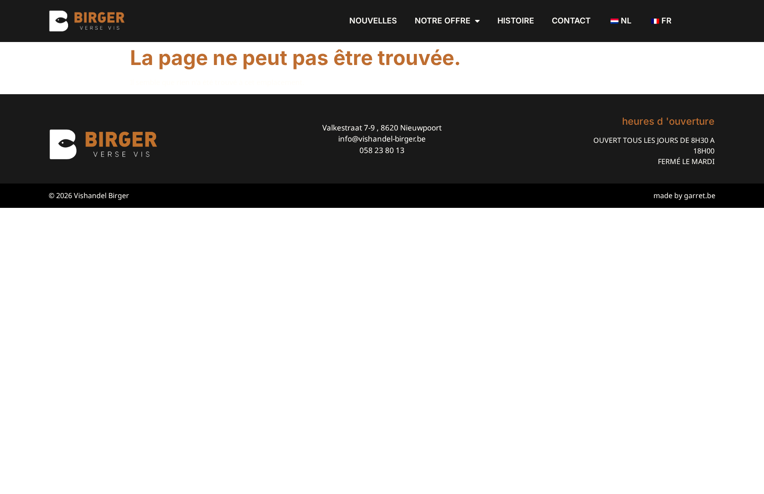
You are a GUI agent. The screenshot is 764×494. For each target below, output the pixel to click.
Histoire (515, 20)
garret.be (699, 195)
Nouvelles (373, 20)
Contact (571, 20)
